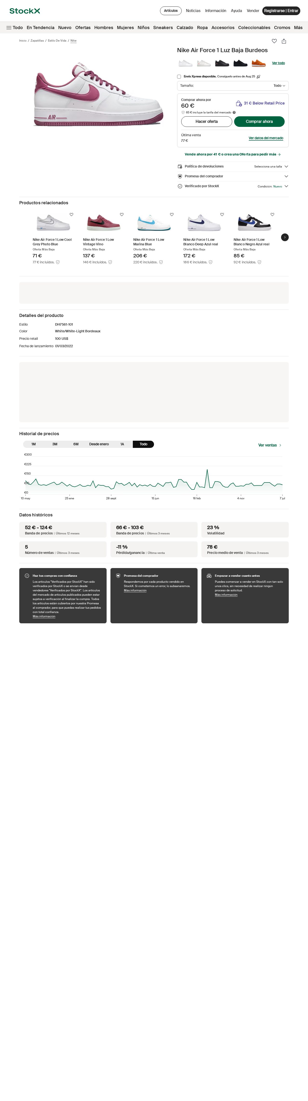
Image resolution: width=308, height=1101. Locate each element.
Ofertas (82, 28)
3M (54, 444)
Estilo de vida (57, 41)
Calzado (185, 28)
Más (298, 28)
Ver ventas (267, 445)
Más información (67, 616)
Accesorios (223, 28)
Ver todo (278, 63)
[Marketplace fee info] (234, 112)
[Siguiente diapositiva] (285, 237)
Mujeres (125, 28)
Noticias (193, 10)
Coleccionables (254, 28)
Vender (253, 10)
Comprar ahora (259, 121)
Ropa (202, 28)
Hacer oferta (207, 121)
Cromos (282, 28)
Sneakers (163, 28)
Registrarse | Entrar (281, 10)
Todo (18, 28)
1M (34, 444)
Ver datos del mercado (266, 138)
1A (122, 444)
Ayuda (236, 10)
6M (75, 444)
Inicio (22, 41)
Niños (143, 28)
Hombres (103, 28)
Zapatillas (37, 41)
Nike (74, 41)
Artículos (171, 10)
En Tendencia (40, 28)
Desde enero (99, 444)
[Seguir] (71, 214)
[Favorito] (274, 41)
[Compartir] (284, 41)
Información (216, 12)
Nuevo (64, 28)
